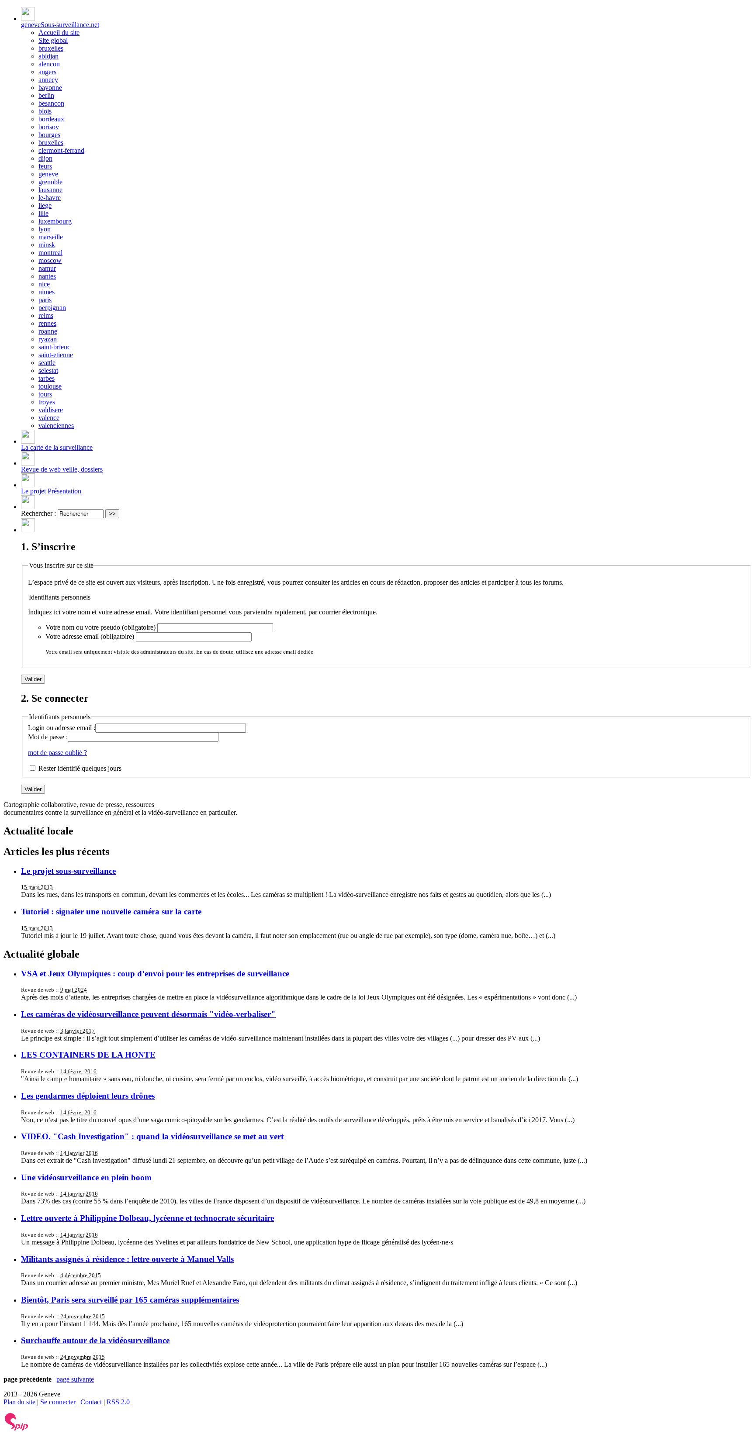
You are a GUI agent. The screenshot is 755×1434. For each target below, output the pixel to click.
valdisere (50, 410)
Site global (53, 40)
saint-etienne (55, 354)
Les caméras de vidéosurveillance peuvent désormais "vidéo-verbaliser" (148, 1014)
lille (43, 213)
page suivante (75, 1379)
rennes (47, 323)
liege (45, 205)
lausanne (50, 189)
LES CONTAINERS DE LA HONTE (88, 1054)
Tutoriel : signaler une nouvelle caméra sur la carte (111, 911)
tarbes (46, 378)
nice (44, 284)
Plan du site (19, 1402)
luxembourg (55, 221)
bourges (49, 134)
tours (45, 394)
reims (45, 315)
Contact (91, 1402)
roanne (47, 331)
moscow (50, 260)
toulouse (50, 386)
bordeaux (51, 119)
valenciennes (56, 425)
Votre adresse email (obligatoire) (89, 636)
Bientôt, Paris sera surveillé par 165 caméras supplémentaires (130, 1299)
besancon (51, 103)
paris (45, 299)
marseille (50, 237)
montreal (50, 252)
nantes (47, 276)
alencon (49, 64)
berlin (46, 95)
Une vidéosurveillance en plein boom (86, 1177)
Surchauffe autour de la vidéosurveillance (95, 1340)
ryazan (47, 339)
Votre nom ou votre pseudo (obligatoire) (100, 627)
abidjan (48, 56)
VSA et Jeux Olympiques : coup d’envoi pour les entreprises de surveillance (155, 973)
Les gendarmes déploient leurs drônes (88, 1095)
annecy (48, 79)
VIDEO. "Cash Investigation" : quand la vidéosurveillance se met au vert (152, 1136)
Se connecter (58, 1402)
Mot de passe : (48, 737)
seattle (46, 362)
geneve (48, 174)
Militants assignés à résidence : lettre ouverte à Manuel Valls (127, 1259)
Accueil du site (59, 32)
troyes (46, 402)
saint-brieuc (54, 347)
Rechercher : (38, 513)
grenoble (50, 182)
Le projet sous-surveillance (68, 871)
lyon (44, 229)
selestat (48, 370)
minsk (46, 244)
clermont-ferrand (61, 150)
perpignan (52, 307)
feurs (45, 166)
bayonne (50, 87)
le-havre (49, 197)
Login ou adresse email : (61, 727)
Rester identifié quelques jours (79, 768)
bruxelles (50, 48)
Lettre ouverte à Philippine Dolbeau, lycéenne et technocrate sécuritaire (147, 1218)
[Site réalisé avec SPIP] (16, 1428)
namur (47, 268)
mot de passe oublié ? (57, 752)
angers (47, 72)
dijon (45, 158)
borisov (48, 127)
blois (45, 111)
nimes (46, 292)
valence (48, 417)
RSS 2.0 (118, 1402)
